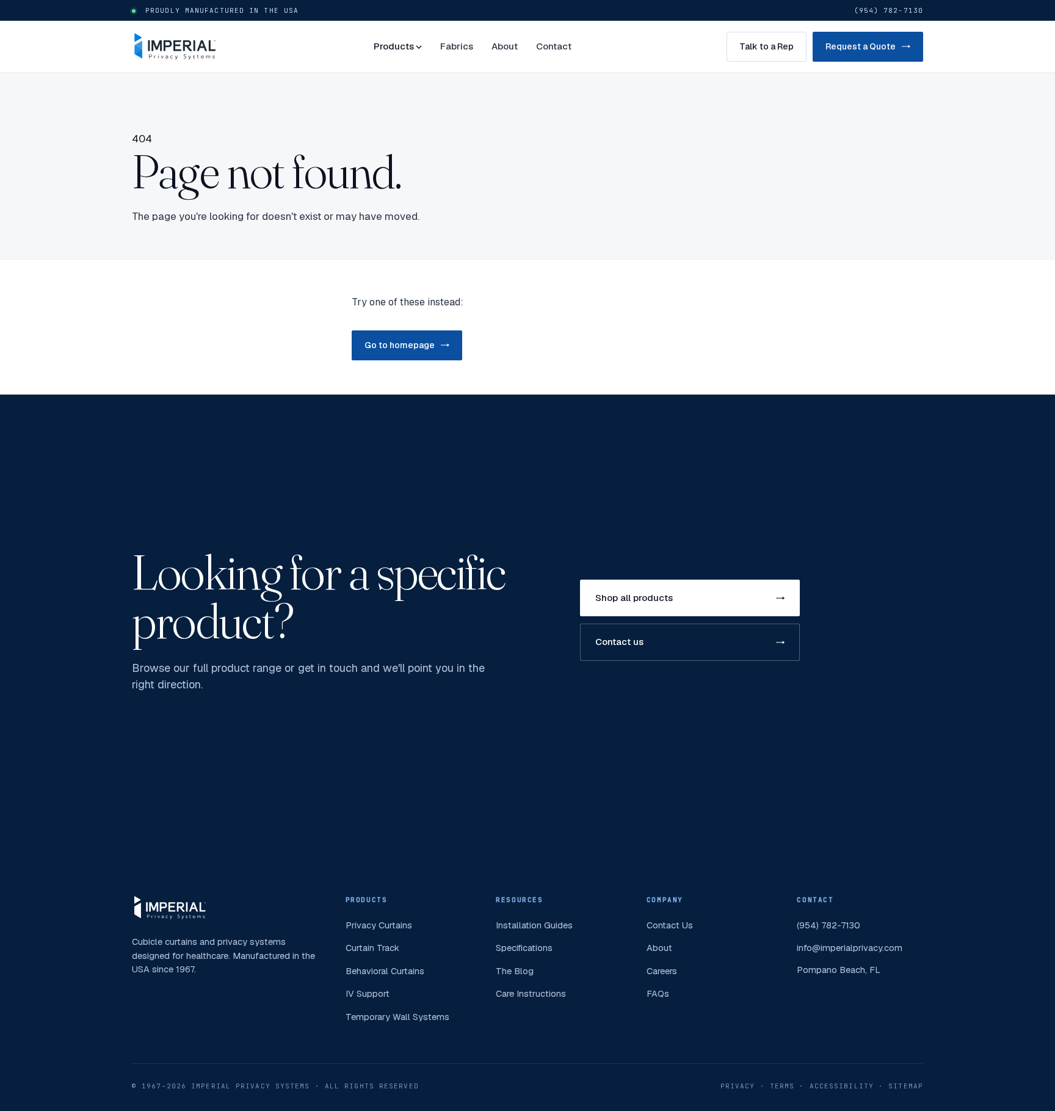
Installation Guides (534, 925)
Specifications (524, 947)
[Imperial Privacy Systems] (175, 46)
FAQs (658, 993)
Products (394, 46)
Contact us (619, 641)
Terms (782, 1086)
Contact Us (670, 925)
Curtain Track (372, 947)
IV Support (368, 993)
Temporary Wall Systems (397, 1016)
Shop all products (634, 597)
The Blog (515, 971)
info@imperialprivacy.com (849, 947)
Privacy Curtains (379, 925)
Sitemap (905, 1086)
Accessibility (842, 1086)
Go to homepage (399, 345)
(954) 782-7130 (888, 10)
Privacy (737, 1086)
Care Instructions (531, 993)
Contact (553, 46)
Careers (662, 971)
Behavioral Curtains (385, 971)
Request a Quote (860, 46)
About (504, 46)
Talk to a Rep (766, 46)
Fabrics (456, 46)
